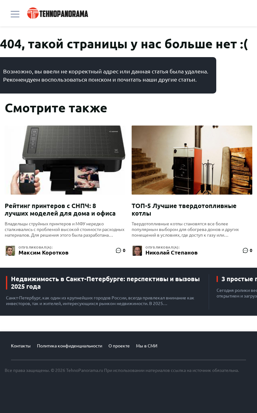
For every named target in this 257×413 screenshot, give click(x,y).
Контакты (21, 345)
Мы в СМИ (146, 345)
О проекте (119, 345)
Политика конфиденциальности (69, 345)
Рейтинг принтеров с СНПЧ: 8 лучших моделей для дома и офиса (60, 209)
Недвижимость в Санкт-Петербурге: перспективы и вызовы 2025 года (105, 282)
